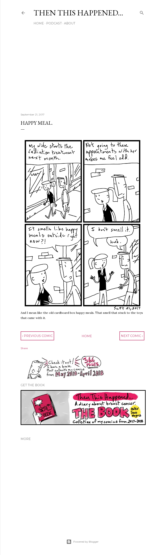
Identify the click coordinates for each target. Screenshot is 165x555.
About (69, 23)
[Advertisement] (82, 72)
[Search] (141, 12)
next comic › (132, 336)
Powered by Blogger (86, 541)
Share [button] (24, 348)
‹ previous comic (37, 336)
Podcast (54, 23)
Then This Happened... (78, 13)
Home (39, 23)
